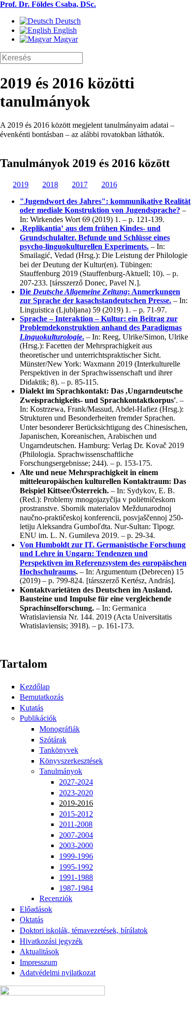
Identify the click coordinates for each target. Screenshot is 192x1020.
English (64, 30)
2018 (50, 184)
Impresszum (38, 962)
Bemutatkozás (42, 697)
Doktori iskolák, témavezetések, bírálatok (84, 930)
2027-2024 (76, 782)
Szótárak (52, 740)
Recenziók (55, 898)
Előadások (36, 909)
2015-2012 (76, 814)
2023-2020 (76, 793)
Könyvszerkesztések (71, 761)
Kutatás (31, 708)
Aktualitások (39, 951)
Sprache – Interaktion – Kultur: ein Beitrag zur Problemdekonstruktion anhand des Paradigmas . (101, 327)
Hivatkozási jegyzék (51, 941)
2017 (80, 184)
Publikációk (38, 718)
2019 (21, 184)
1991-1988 (76, 877)
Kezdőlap (35, 686)
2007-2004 (76, 835)
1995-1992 (76, 867)
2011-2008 (76, 824)
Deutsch (67, 21)
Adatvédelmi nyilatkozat (58, 972)
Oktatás (31, 919)
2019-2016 (76, 803)
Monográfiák (59, 729)
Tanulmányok (60, 771)
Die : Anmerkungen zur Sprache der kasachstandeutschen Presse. (100, 296)
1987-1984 (76, 888)
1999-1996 (76, 856)
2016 (109, 184)
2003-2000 (76, 845)
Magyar (65, 39)
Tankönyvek (58, 750)
